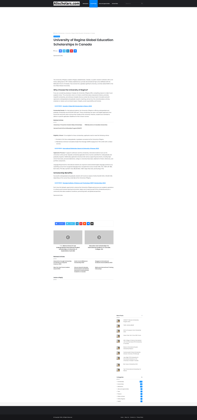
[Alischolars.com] (66, 4)
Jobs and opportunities (104, 3)
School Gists (115, 3)
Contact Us (133, 417)
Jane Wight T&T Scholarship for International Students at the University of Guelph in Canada (130, 359)
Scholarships (93, 3)
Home (56, 33)
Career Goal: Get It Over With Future (132, 335)
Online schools (121, 396)
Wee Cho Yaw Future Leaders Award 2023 (61, 268)
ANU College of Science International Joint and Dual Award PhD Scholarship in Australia (132, 342)
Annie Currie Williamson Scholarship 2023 (81, 261)
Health (119, 401)
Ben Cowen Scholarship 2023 (130, 364)
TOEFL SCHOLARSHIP (128, 325)
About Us (127, 417)
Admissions (85, 3)
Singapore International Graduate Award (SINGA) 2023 (103, 261)
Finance (119, 393)
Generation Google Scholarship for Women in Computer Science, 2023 (62, 262)
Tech (119, 391)
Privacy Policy (140, 417)
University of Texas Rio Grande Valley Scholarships (68, 125)
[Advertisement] (98, 19)
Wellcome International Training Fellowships (104, 268)
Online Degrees (121, 398)
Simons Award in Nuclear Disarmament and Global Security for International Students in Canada (81, 269)
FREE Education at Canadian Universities (96, 125)
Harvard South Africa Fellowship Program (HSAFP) (68, 128)
